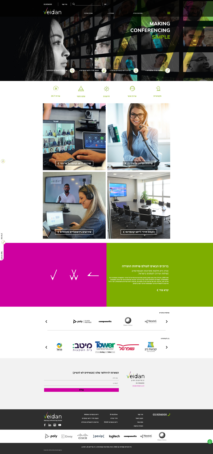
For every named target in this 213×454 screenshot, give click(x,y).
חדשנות (106, 96)
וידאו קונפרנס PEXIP (111, 422)
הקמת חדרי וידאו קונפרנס (90, 418)
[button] (168, 13)
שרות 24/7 (55, 96)
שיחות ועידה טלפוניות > (153, 70)
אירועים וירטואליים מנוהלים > (56, 70)
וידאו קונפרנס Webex (91, 414)
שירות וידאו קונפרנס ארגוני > (120, 70)
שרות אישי (132, 96)
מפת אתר (140, 422)
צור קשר (140, 414)
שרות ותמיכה (88, 13)
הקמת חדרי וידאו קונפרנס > (89, 70)
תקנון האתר (139, 418)
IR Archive (114, 414)
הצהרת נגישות (138, 426)
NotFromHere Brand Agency (55, 450)
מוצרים (111, 13)
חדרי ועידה (114, 418)
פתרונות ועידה (137, 13)
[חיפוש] (74, 4)
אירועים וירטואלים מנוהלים (90, 422)
